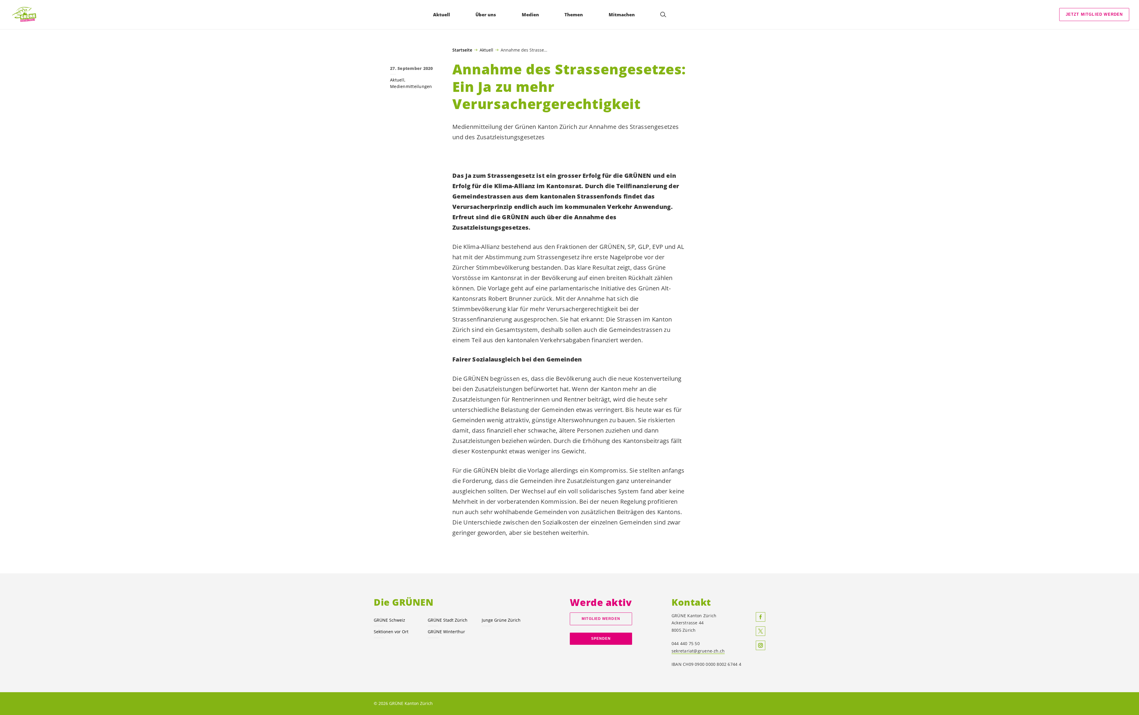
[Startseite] (27, 14)
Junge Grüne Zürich (501, 620)
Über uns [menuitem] (485, 14)
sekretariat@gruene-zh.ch (698, 651)
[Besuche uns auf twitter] (760, 631)
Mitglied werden (601, 619)
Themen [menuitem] (573, 14)
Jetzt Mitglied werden (1094, 14)
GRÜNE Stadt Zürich (447, 620)
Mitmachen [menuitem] (622, 14)
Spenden (601, 638)
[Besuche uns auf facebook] (760, 617)
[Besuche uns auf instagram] (760, 645)
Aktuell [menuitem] (441, 14)
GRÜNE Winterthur (446, 631)
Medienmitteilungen (411, 86)
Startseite (462, 50)
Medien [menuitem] (530, 14)
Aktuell (486, 49)
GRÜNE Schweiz (389, 620)
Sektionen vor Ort (391, 631)
